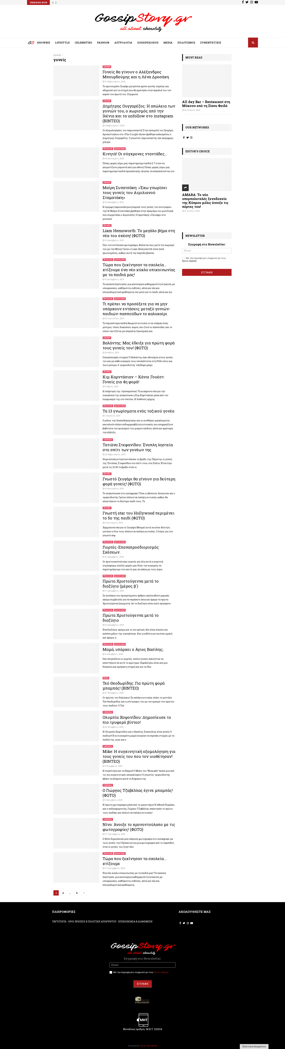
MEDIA (168, 42)
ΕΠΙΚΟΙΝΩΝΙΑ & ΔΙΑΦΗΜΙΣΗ (135, 921)
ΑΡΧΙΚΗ (28, 43)
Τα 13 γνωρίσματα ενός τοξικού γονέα (138, 411)
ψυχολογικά (120, 149)
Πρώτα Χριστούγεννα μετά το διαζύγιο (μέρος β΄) (131, 583)
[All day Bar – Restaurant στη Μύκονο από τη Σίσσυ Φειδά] (207, 80)
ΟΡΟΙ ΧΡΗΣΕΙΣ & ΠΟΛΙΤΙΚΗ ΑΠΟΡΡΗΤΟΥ (92, 921)
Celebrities (107, 440)
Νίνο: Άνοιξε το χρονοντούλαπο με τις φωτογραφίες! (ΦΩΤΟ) (139, 827)
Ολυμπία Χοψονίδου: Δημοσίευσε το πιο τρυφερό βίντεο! (137, 720)
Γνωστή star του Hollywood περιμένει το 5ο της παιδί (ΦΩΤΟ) (138, 515)
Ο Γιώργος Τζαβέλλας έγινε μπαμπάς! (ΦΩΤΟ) (138, 793)
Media (105, 678)
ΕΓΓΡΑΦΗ (207, 272)
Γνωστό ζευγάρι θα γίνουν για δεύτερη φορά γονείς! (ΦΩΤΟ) (139, 481)
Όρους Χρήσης (189, 260)
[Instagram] (251, 2)
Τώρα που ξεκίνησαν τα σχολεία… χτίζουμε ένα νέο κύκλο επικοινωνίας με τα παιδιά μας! (139, 269)
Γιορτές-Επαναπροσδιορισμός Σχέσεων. (131, 550)
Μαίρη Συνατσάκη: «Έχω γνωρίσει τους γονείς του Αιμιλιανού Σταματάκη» (135, 192)
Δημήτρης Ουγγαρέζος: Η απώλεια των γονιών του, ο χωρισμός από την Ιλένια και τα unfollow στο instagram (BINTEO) (139, 113)
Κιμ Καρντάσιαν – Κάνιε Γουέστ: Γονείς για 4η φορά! (134, 379)
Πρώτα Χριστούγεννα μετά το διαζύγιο (131, 618)
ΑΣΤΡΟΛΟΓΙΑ (123, 42)
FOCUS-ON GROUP (148, 1045)
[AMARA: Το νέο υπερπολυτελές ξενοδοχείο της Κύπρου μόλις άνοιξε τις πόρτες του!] (207, 174)
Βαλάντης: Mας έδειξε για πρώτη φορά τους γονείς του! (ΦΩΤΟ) (139, 345)
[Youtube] (256, 2)
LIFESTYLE (62, 42)
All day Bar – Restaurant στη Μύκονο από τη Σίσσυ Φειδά (206, 104)
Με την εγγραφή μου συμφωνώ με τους (204, 259)
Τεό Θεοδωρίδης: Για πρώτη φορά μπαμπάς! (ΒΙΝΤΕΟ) (134, 686)
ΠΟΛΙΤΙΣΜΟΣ (186, 42)
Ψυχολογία (107, 149)
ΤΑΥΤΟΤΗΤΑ (59, 921)
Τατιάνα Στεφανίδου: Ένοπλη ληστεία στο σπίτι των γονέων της (138, 447)
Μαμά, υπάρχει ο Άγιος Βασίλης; (133, 649)
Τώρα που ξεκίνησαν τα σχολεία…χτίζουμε (134, 861)
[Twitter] (247, 2)
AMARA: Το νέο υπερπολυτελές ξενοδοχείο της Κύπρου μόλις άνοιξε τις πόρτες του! (205, 201)
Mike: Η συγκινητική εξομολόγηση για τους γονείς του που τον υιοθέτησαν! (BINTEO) (139, 756)
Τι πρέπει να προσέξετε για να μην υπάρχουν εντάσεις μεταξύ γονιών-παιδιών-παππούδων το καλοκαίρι (137, 308)
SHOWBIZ (43, 42)
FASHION (103, 42)
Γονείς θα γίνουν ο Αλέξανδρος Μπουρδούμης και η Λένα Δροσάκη (136, 74)
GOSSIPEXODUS (147, 42)
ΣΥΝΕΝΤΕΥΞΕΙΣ (210, 42)
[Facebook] (243, 2)
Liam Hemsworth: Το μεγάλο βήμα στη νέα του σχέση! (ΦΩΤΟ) (139, 233)
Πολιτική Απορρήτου (254, 1046)
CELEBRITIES (83, 42)
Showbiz (107, 225)
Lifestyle (106, 67)
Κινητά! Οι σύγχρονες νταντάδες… (135, 153)
